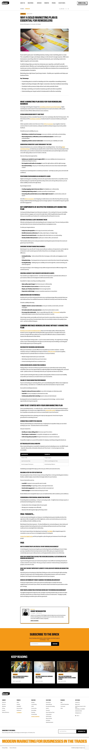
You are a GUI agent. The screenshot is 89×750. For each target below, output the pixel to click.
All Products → (19, 712)
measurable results (50, 410)
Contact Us (77, 702)
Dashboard (19, 710)
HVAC (32, 706)
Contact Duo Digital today (26, 536)
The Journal (63, 706)
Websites (46, 3)
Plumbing (33, 712)
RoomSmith (48, 702)
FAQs (62, 708)
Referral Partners (5, 712)
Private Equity (34, 714)
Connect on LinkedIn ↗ (35, 620)
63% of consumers (29, 198)
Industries (30, 3)
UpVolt (47, 708)
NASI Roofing (48, 716)
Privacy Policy (5, 747)
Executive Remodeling (50, 706)
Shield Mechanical (49, 722)
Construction (34, 708)
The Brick (22, 8)
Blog (61, 702)
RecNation (48, 720)
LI (66, 8)
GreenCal (48, 710)
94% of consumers (48, 124)
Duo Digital (49, 531)
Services (39, 3)
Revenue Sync (19, 708)
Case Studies (61, 3)
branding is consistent (35, 118)
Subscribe (55, 643)
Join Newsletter (81, 731)
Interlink (18, 704)
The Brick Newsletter (65, 704)
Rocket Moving (49, 704)
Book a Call (82, 3)
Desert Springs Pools (50, 712)
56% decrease (51, 351)
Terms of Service (13, 747)
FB (68, 8)
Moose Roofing (49, 718)
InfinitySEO (19, 706)
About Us (22, 3)
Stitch (18, 702)
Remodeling (27, 8)
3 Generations (49, 714)
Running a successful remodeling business (30, 330)
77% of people (56, 312)
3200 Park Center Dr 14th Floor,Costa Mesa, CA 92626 (80, 707)
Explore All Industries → (35, 716)
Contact (3, 710)
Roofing (32, 702)
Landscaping (34, 704)
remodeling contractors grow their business (50, 106)
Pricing (54, 3)
